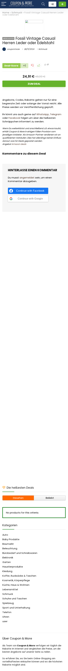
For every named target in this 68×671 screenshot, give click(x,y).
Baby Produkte (10, 539)
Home (5, 12)
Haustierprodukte (12, 566)
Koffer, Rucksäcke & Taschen (19, 575)
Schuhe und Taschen (14, 598)
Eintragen (62, 4)
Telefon (6, 612)
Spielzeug (8, 603)
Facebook (14, 118)
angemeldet (27, 177)
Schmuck (17, 12)
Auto (5, 534)
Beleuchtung (9, 548)
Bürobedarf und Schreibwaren (19, 553)
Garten (6, 562)
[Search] (43, 4)
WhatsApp (42, 114)
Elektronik (7, 557)
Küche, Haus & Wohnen (15, 584)
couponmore (13, 49)
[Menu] (4, 4)
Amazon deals (19, 144)
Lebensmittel (10, 589)
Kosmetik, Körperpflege (16, 580)
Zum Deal (34, 84)
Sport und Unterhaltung (16, 607)
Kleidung (7, 571)
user (4, 621)
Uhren (5, 616)
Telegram (55, 114)
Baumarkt (8, 544)
